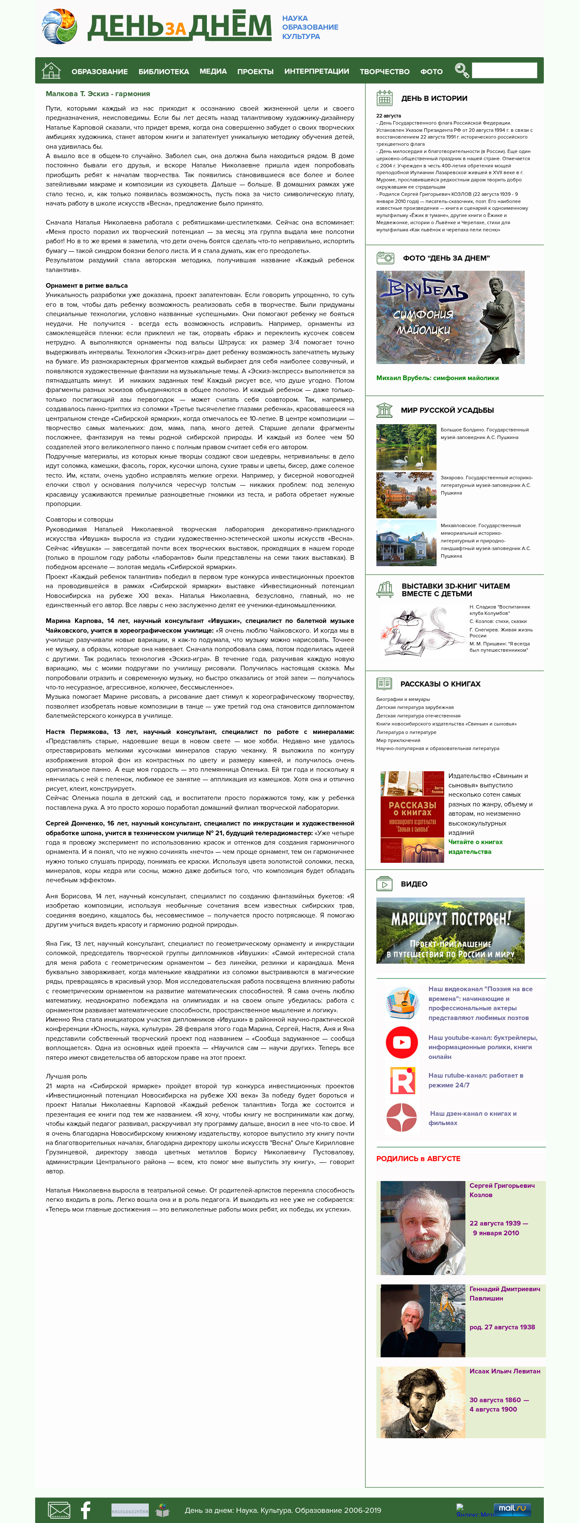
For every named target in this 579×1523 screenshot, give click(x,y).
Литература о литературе (406, 733)
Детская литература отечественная (418, 716)
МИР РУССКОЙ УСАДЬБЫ (447, 410)
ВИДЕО (414, 884)
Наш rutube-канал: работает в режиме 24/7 (476, 1080)
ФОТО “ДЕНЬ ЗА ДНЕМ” (446, 258)
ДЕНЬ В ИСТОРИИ (434, 98)
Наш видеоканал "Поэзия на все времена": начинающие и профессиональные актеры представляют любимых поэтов (481, 1003)
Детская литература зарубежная (415, 708)
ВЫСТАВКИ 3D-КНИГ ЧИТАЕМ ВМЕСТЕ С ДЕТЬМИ (456, 590)
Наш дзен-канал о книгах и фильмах (473, 1118)
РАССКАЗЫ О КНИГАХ (441, 684)
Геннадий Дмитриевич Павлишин (505, 1294)
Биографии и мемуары (403, 700)
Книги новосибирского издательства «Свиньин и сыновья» (446, 724)
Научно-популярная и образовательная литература (437, 749)
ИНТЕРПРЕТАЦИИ (316, 71)
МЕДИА (213, 71)
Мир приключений (398, 741)
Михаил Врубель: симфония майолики (437, 378)
